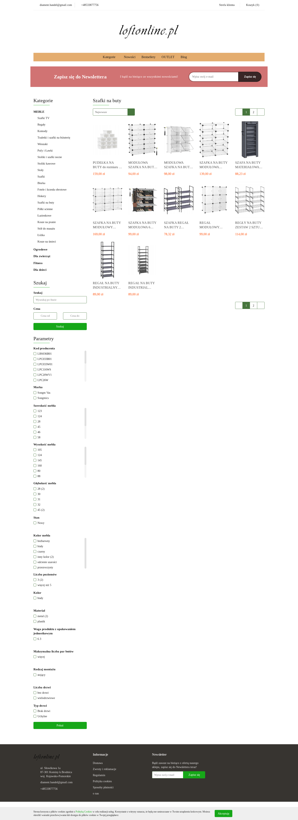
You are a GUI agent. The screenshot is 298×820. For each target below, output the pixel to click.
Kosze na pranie (47, 222)
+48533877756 (49, 788)
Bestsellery (148, 57)
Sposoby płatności (103, 787)
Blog (184, 57)
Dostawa (98, 763)
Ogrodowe (40, 249)
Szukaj (60, 326)
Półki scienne (45, 209)
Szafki (41, 176)
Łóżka (41, 235)
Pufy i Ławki (45, 150)
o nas (96, 793)
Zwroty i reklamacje (104, 769)
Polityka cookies (102, 781)
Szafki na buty (46, 202)
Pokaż (60, 725)
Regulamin (99, 775)
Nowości (129, 57)
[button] (100, 754)
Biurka (41, 183)
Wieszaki (43, 144)
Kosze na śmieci (47, 241)
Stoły (41, 170)
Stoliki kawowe (46, 163)
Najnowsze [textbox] (101, 112)
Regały (42, 124)
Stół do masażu (46, 228)
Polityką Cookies (84, 811)
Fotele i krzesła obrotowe (52, 189)
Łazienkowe (44, 215)
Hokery (42, 196)
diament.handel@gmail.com (56, 782)
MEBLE (39, 111)
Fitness (38, 263)
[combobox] (114, 112)
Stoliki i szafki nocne (50, 157)
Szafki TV (43, 118)
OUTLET (168, 57)
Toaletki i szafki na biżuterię (54, 137)
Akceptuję (223, 813)
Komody (42, 131)
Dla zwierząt (42, 256)
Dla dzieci (39, 269)
